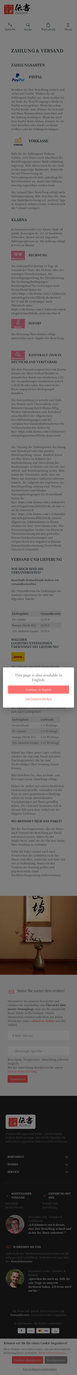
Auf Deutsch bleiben (38, 698)
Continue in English (38, 689)
